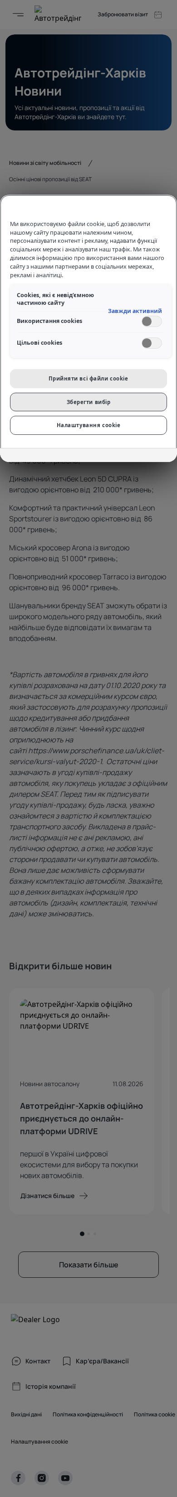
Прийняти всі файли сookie (88, 378)
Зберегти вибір (89, 402)
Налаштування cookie (89, 425)
